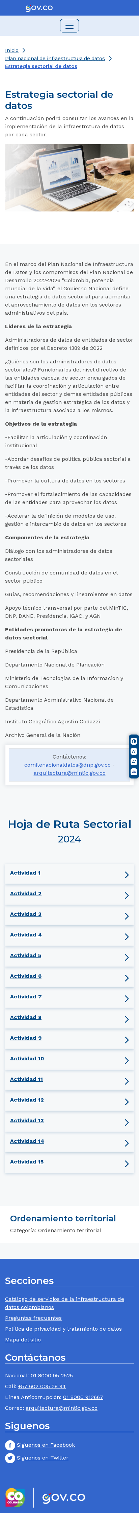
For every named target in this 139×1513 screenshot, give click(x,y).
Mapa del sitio (23, 1339)
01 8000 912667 (83, 1397)
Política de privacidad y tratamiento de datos (63, 1329)
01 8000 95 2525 (52, 1375)
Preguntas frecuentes (33, 1318)
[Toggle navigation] (69, 25)
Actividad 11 (26, 1079)
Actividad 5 (25, 955)
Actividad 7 (26, 996)
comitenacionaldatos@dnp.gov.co (67, 765)
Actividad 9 (25, 1038)
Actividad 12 (27, 1100)
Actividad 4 (26, 934)
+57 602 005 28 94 (42, 1386)
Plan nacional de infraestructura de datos (55, 58)
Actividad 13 (27, 1120)
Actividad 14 (27, 1141)
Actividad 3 (25, 914)
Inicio (12, 50)
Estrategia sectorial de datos (41, 66)
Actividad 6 (25, 976)
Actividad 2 (25, 893)
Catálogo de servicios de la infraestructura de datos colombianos (64, 1303)
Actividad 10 (27, 1058)
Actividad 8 (25, 1017)
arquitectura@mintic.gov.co (70, 773)
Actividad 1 (25, 873)
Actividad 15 (27, 1161)
